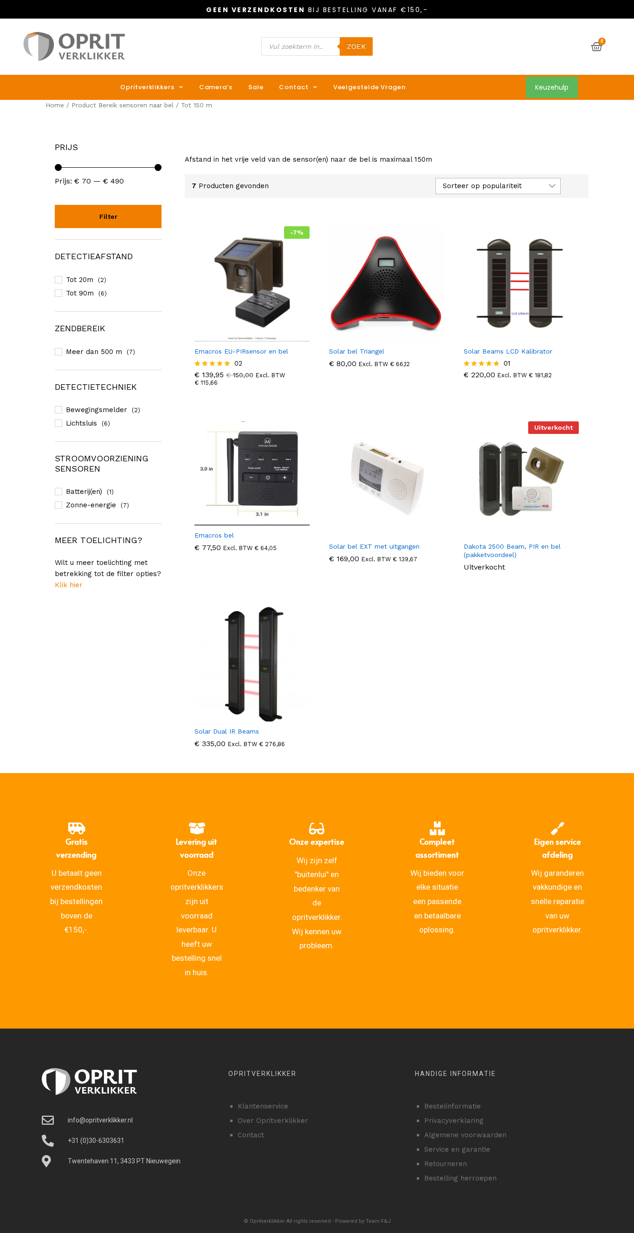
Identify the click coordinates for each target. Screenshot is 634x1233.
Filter (108, 216)
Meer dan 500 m (94, 352)
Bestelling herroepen (460, 1178)
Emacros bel (214, 535)
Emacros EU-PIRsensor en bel (241, 351)
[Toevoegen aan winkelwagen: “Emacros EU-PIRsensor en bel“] (251, 336)
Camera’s (216, 87)
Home (54, 105)
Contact (293, 87)
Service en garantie (457, 1149)
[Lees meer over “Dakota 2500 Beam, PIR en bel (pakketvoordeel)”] (520, 531)
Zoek (356, 46)
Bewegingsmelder (96, 410)
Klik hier (69, 585)
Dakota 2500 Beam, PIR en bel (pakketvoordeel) (512, 550)
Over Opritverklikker (273, 1120)
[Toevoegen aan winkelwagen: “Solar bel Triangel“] (385, 336)
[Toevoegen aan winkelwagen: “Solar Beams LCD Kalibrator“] (520, 336)
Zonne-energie (91, 505)
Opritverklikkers (147, 87)
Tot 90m (80, 293)
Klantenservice (263, 1106)
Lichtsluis (81, 423)
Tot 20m (79, 279)
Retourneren (445, 1164)
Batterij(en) (84, 491)
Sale (256, 87)
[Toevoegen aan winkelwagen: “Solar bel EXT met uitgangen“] (385, 531)
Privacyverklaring (454, 1120)
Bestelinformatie (452, 1106)
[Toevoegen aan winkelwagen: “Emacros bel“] (251, 520)
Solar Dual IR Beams (226, 731)
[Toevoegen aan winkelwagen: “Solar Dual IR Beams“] (251, 716)
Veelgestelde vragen (369, 87)
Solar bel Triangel (356, 351)
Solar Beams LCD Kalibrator (508, 351)
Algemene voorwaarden (465, 1135)
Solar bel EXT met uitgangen (374, 546)
